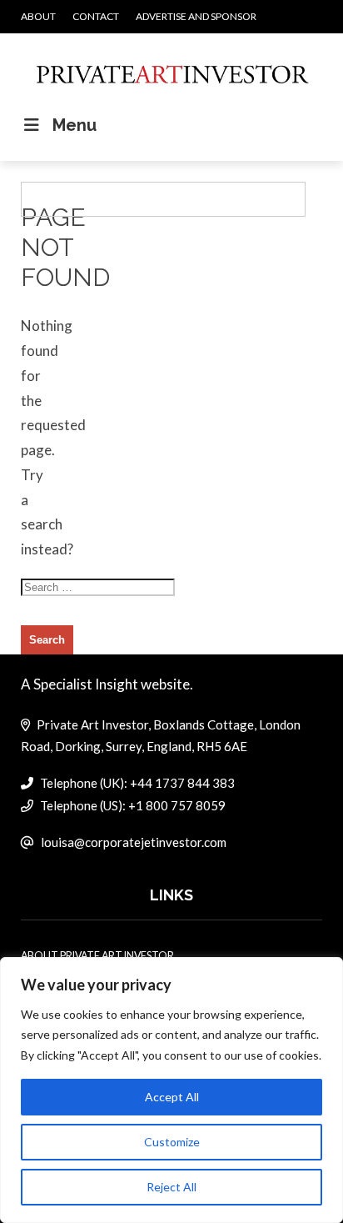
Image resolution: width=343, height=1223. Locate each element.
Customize (172, 1142)
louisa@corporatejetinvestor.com (133, 842)
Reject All (171, 1187)
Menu (74, 125)
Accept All (172, 1097)
